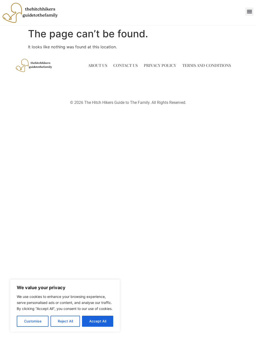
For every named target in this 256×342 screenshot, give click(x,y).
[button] (249, 12)
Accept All (97, 321)
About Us (97, 65)
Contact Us (125, 65)
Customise (33, 321)
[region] (65, 305)
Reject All (65, 321)
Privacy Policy (160, 65)
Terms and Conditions (206, 65)
